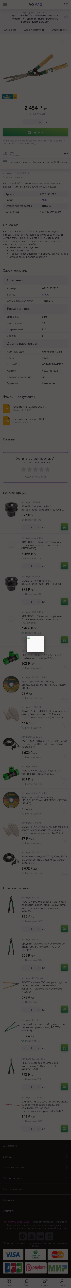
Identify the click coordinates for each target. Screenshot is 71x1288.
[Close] (44, 636)
